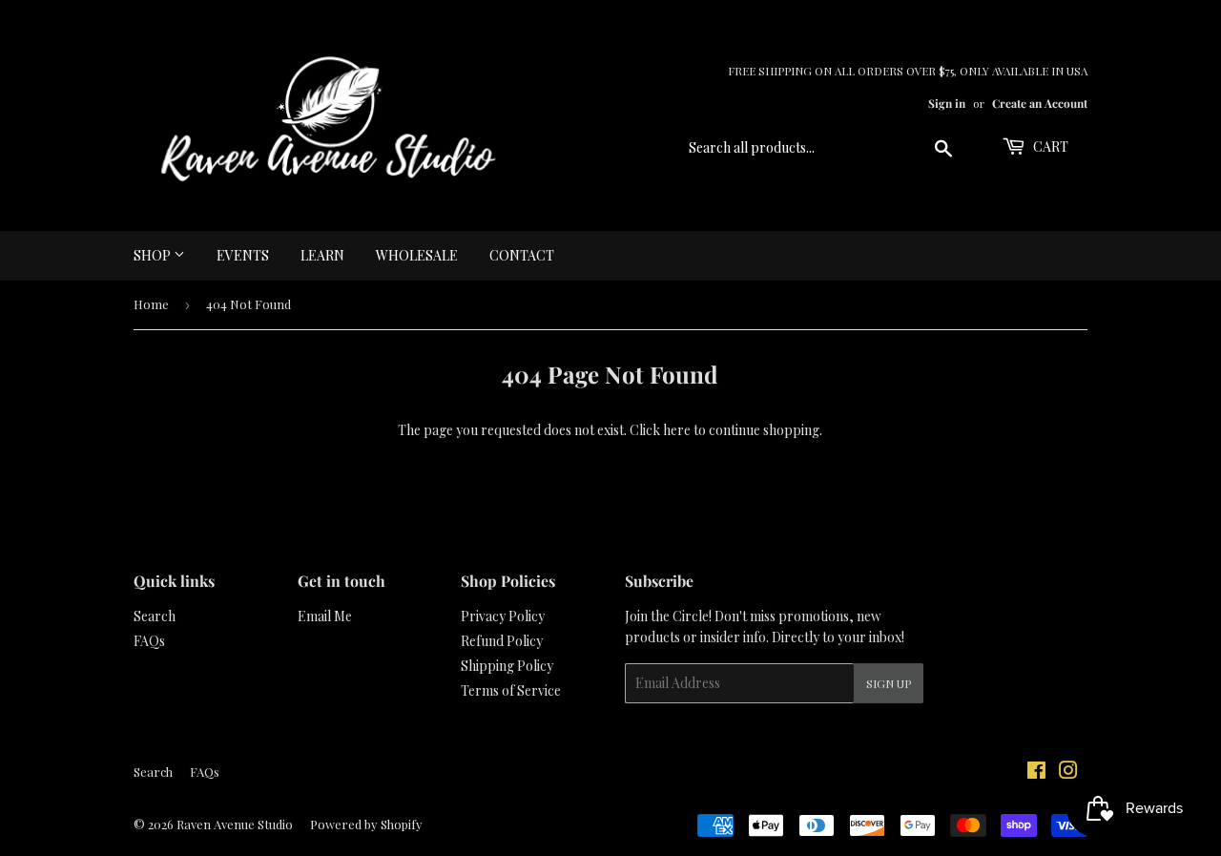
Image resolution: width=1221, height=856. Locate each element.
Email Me (325, 616)
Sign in (946, 103)
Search (155, 616)
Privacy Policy (503, 616)
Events (243, 255)
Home (151, 304)
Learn (322, 255)
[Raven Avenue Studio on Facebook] (1036, 772)
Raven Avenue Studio (234, 824)
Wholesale (417, 255)
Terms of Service (511, 690)
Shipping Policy (507, 666)
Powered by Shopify (366, 824)
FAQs (149, 641)
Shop (154, 255)
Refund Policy (502, 641)
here (677, 430)
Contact (521, 255)
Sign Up (888, 683)
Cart (1049, 146)
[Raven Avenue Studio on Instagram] (1068, 772)
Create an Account (1039, 103)
